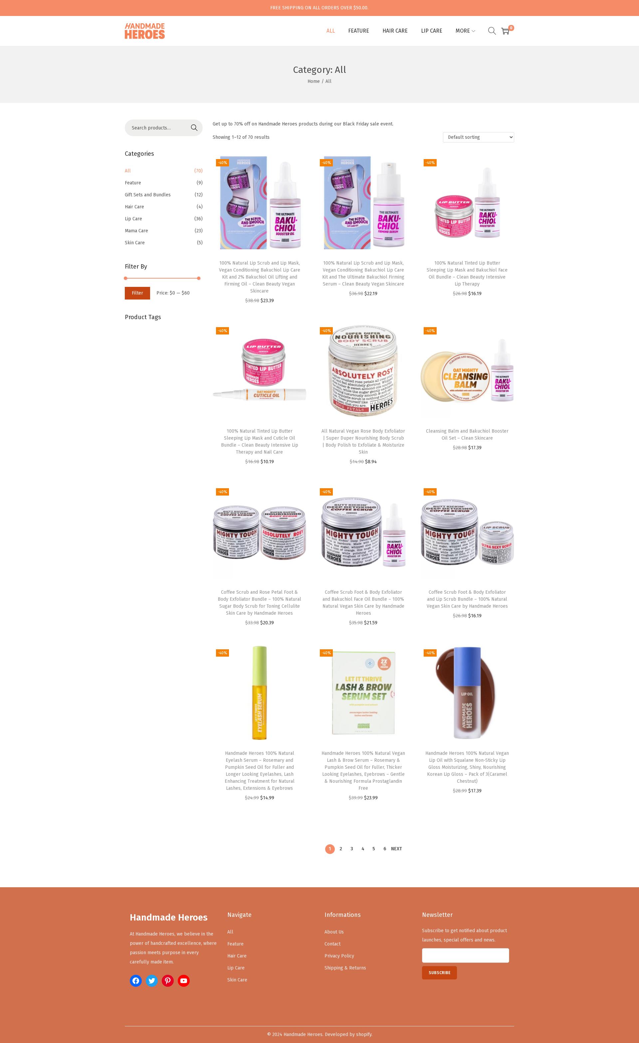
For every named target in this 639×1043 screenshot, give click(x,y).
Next (396, 849)
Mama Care (136, 231)
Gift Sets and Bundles (148, 195)
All (128, 171)
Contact (332, 944)
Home (314, 81)
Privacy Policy (339, 956)
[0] (505, 31)
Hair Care (134, 207)
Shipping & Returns (345, 968)
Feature (133, 183)
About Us (334, 932)
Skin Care (135, 243)
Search (194, 127)
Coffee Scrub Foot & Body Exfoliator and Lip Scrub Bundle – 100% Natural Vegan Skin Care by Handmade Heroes (467, 599)
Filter (137, 293)
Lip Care (133, 219)
